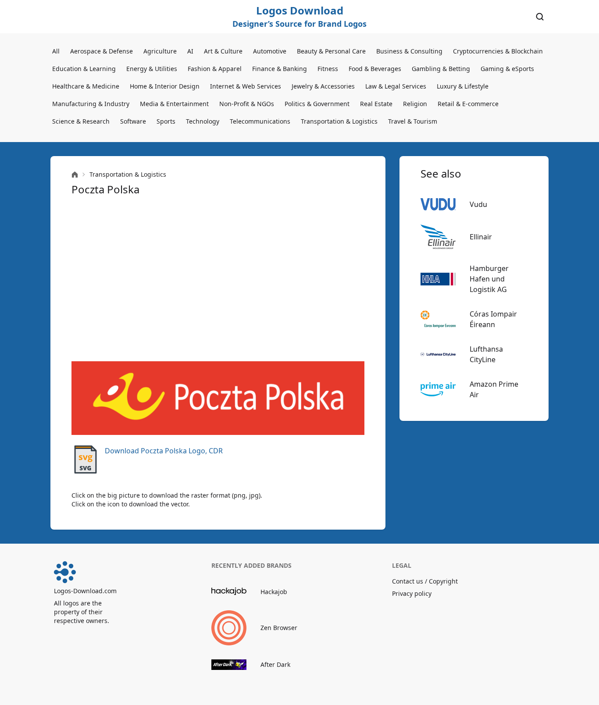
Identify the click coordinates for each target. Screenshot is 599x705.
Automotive (269, 51)
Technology (202, 121)
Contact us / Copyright (425, 581)
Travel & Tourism (412, 121)
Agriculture (160, 51)
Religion (415, 104)
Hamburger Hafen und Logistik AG (489, 278)
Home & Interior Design (165, 86)
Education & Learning (84, 68)
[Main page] (74, 174)
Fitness (327, 68)
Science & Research (81, 121)
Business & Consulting (409, 51)
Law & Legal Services (395, 86)
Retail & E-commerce (468, 104)
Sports (166, 121)
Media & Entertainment (174, 104)
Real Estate (376, 104)
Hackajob (273, 592)
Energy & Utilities (151, 68)
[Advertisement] (217, 278)
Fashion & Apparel (215, 68)
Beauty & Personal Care (331, 51)
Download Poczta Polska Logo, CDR (164, 451)
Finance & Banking (279, 68)
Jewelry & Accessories (323, 86)
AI (190, 51)
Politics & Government (317, 104)
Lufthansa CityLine (486, 354)
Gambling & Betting (441, 68)
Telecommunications (260, 121)
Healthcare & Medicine (85, 86)
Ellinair (481, 237)
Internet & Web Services (245, 86)
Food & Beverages (375, 68)
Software (133, 121)
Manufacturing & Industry (90, 104)
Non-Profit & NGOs (246, 104)
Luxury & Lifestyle (462, 86)
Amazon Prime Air (494, 389)
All (56, 51)
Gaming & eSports (507, 68)
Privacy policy (411, 593)
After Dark (275, 664)
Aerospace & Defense (101, 51)
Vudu (478, 204)
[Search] (540, 16)
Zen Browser (278, 627)
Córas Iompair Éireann (493, 319)
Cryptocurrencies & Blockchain (498, 51)
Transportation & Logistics (339, 121)
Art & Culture (223, 51)
